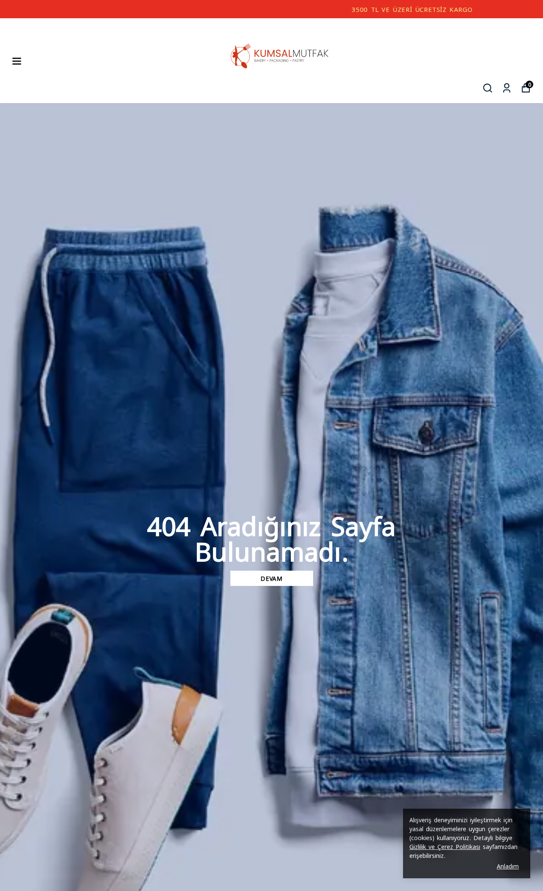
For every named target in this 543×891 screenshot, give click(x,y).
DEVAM (271, 578)
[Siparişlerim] (506, 88)
